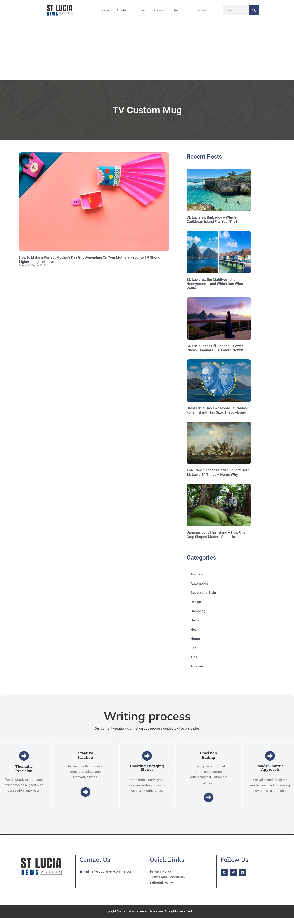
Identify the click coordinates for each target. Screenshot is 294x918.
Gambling (198, 611)
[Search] (254, 10)
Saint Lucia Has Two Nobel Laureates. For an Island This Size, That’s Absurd (217, 410)
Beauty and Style (203, 593)
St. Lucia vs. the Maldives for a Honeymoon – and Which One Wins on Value (217, 283)
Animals (197, 574)
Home (104, 10)
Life (193, 648)
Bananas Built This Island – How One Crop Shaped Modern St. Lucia (216, 534)
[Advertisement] (147, 50)
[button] (224, 872)
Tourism (140, 10)
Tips (194, 657)
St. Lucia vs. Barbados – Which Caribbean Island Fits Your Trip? (212, 219)
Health (177, 10)
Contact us (198, 10)
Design (159, 10)
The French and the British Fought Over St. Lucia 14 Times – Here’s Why (218, 472)
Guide (121, 10)
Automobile (199, 583)
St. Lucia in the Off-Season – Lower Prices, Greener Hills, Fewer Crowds (215, 348)
